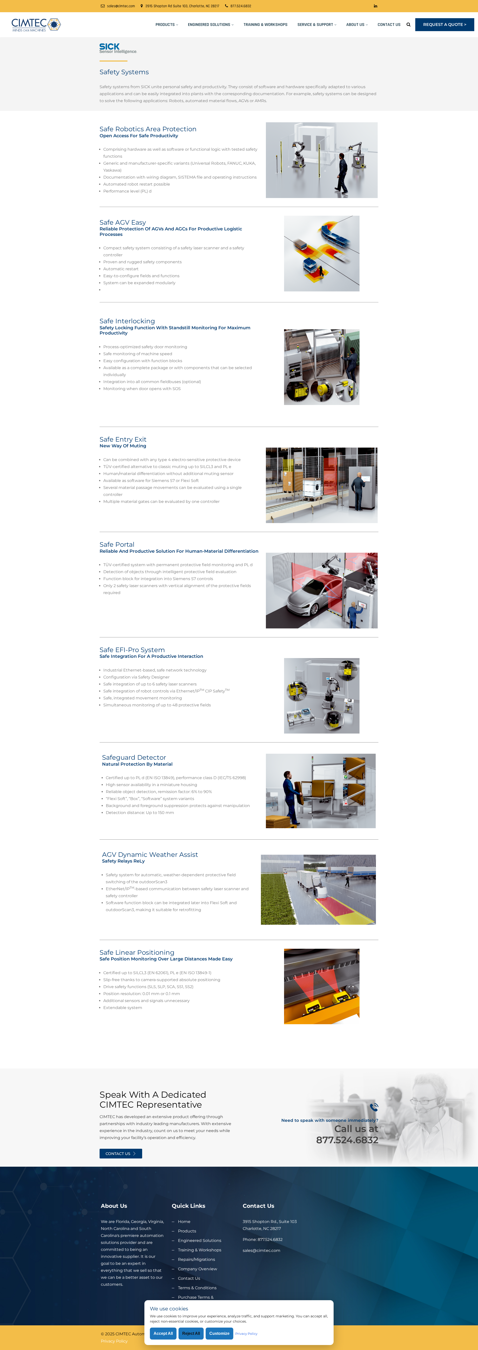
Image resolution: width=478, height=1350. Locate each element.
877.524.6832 (241, 6)
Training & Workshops (265, 24)
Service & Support (315, 24)
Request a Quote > (444, 24)
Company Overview (197, 1269)
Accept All (163, 1333)
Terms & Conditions (197, 1287)
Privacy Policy (114, 1341)
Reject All (191, 1333)
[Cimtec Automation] (60, 24)
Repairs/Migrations (196, 1259)
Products (165, 24)
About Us (355, 24)
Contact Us (389, 24)
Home (184, 1221)
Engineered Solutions (209, 24)
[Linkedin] (375, 6)
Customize (219, 1333)
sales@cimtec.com (121, 6)
